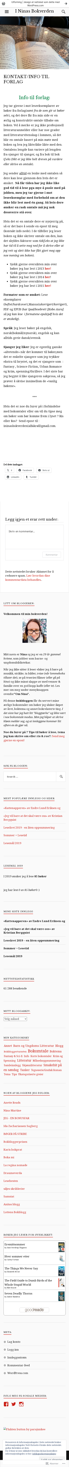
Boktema (56, 1051)
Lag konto (13, 1342)
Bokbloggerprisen (15, 1142)
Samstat (9, 1196)
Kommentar (52, 554)
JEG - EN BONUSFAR (16, 1118)
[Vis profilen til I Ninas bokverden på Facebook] (7, 1404)
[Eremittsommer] (61, 1251)
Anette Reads (12, 1102)
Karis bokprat (13, 1149)
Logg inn (13, 1349)
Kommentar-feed (18, 1365)
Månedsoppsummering (47, 1060)
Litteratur (24, 1060)
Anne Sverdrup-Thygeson (17, 1247)
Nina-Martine (12, 1110)
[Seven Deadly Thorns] (61, 1300)
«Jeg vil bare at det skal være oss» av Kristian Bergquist (29, 931)
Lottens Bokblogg (15, 1212)
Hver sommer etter (17, 1256)
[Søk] (60, 11)
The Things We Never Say (21, 1268)
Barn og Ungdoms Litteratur (33, 1046)
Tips (14, 1074)
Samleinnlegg (12, 1065)
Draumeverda (13, 1173)
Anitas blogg (12, 1204)
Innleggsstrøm (16, 1357)
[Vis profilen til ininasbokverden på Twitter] (14, 1404)
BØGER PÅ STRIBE (15, 1134)
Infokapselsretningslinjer (44, 1453)
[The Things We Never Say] (61, 1275)
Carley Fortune (13, 1260)
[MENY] (7, 11)
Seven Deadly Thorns (18, 1293)
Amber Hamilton (13, 1297)
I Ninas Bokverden (34, 11)
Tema (7, 1074)
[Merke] (35, 777)
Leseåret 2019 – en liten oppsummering (31, 940)
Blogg (59, 1046)
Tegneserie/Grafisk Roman (46, 1070)
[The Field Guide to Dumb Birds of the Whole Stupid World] (61, 1286)
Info (26, 1056)
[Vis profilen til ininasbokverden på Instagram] (22, 1404)
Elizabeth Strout (13, 1272)
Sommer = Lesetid (15, 835)
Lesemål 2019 (12, 843)
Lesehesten (11, 1181)
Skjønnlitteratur (32, 1065)
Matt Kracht (11, 1288)
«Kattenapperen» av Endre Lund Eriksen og (32, 808)
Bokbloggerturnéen (15, 1051)
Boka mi (9, 1157)
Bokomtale (38, 1051)
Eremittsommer (14, 1244)
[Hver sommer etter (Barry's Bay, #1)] (61, 1261)
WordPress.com (17, 1373)
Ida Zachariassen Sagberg (21, 1126)
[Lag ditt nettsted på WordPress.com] (34, 3)
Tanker (25, 1070)
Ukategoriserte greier (30, 1074)
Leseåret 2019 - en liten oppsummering (29, 827)
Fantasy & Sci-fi (13, 1056)
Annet (8, 1046)
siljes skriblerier (14, 1189)
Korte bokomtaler (41, 1056)
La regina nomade (15, 1165)
